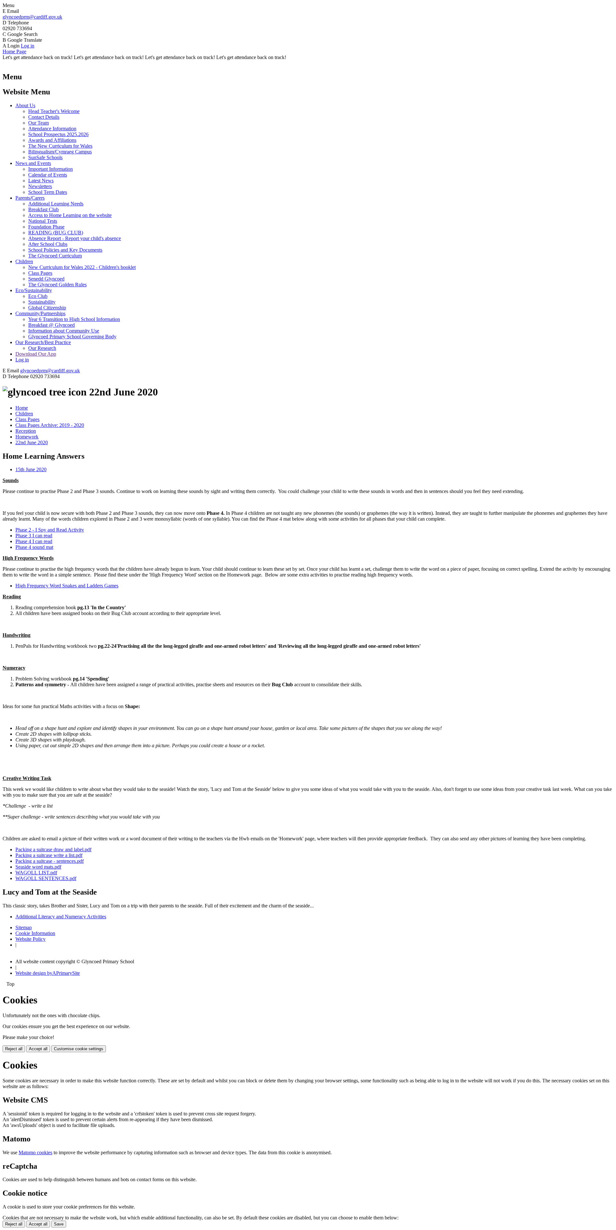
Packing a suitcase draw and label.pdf (53, 849)
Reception (25, 431)
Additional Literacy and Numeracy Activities (60, 916)
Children (24, 261)
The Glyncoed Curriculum (55, 255)
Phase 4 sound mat (34, 547)
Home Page (14, 51)
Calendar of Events (47, 175)
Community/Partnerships (40, 313)
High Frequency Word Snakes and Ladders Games (66, 585)
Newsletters (40, 186)
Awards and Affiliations (52, 140)
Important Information (50, 169)
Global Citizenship (47, 307)
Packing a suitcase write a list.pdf (48, 855)
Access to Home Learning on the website (70, 215)
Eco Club (37, 296)
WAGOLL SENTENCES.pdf (45, 878)
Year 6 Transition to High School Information (74, 319)
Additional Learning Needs (55, 203)
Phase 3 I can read (33, 535)
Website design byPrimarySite (47, 973)
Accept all (38, 1048)
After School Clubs (47, 244)
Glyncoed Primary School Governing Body (72, 336)
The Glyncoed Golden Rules (57, 284)
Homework (26, 436)
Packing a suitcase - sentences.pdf (49, 861)
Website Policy (30, 939)
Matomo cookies (35, 1152)
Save (59, 1224)
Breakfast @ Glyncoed (51, 325)
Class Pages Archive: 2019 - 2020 (49, 425)
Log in (27, 45)
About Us (25, 105)
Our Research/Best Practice (43, 342)
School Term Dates (47, 192)
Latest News (41, 180)
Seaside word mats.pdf (38, 867)
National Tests (42, 221)
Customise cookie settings (78, 1048)
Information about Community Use (63, 330)
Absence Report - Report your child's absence (74, 238)
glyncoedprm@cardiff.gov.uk (32, 17)
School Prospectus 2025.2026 (58, 134)
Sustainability (42, 302)
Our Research (42, 348)
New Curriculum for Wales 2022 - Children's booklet (82, 267)
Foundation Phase (46, 227)
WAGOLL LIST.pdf (36, 872)
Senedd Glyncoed (46, 279)
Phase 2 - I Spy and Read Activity (49, 530)
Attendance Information (52, 128)
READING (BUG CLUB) (55, 232)
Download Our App (35, 354)
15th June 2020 (31, 469)
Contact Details (43, 117)
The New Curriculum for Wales (60, 146)
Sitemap (23, 927)
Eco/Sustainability (33, 290)
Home (21, 408)
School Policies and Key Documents (65, 250)
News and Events (33, 163)
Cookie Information (35, 933)
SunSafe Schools (45, 157)
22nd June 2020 (31, 442)
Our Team (38, 123)
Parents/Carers (30, 198)
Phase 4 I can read (33, 541)
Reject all (13, 1048)
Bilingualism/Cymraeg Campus (60, 151)
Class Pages (40, 273)
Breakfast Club (43, 209)
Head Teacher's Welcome (54, 111)
